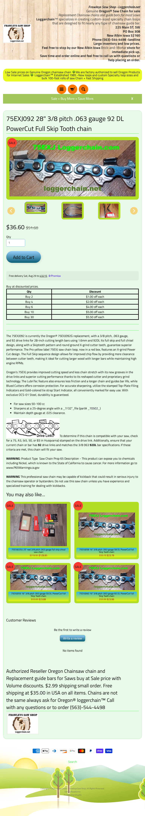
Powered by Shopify (72, 794)
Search (72, 761)
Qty (8, 237)
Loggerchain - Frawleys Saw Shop (71, 788)
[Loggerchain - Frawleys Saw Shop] (17, 33)
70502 (93, 408)
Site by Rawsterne (73, 791)
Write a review (72, 638)
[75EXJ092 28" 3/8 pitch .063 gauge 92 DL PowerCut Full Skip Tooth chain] (36, 208)
